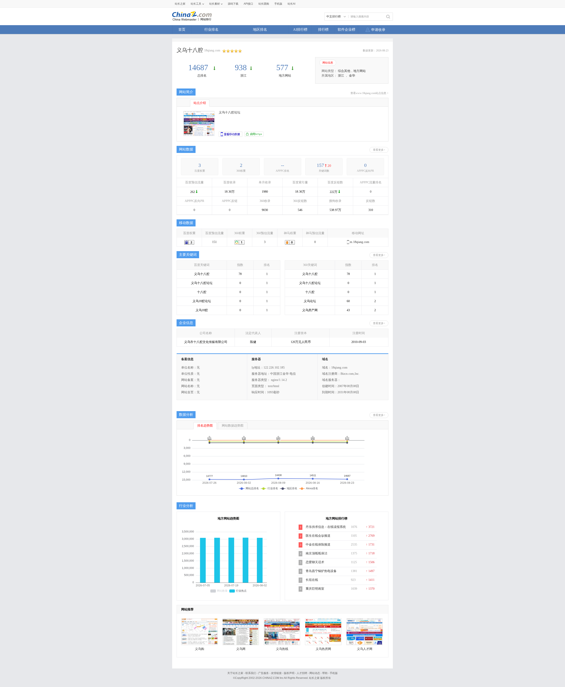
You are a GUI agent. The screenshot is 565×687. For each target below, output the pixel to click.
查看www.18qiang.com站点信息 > (369, 93)
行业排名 (211, 29)
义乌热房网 (323, 649)
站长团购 (263, 3)
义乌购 (199, 649)
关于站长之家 (235, 673)
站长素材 (214, 3)
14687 (199, 67)
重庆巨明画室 (315, 588)
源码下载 (233, 3)
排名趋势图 (205, 425)
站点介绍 (200, 103)
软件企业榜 (346, 29)
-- (282, 165)
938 (241, 67)
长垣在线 (312, 580)
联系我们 (250, 673)
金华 (352, 75)
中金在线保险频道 (318, 544)
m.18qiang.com (359, 242)
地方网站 (285, 75)
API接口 (248, 3)
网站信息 (327, 62)
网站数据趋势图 (232, 425)
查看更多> (379, 149)
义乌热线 (282, 649)
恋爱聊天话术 (315, 562)
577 (282, 67)
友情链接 (276, 673)
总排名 (202, 75)
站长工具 (196, 3)
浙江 (243, 75)
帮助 (325, 673)
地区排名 (260, 29)
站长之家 (180, 3)
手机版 (334, 673)
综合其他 (344, 71)
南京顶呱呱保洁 (316, 553)
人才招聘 (302, 673)
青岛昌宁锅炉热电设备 (321, 571)
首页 (181, 29)
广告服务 (263, 673)
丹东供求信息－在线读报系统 (326, 527)
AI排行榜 (300, 29)
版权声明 (289, 673)
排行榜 (323, 29)
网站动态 (314, 673)
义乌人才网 (364, 649)
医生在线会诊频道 (318, 535)
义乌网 (240, 649)
